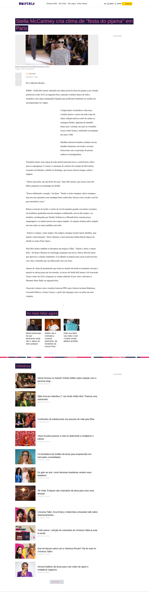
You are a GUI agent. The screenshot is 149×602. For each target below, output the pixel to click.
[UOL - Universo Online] (36, 4)
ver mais (55, 582)
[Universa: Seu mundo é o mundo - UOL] (26, 4)
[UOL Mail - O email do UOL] (110, 4)
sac (105, 3)
